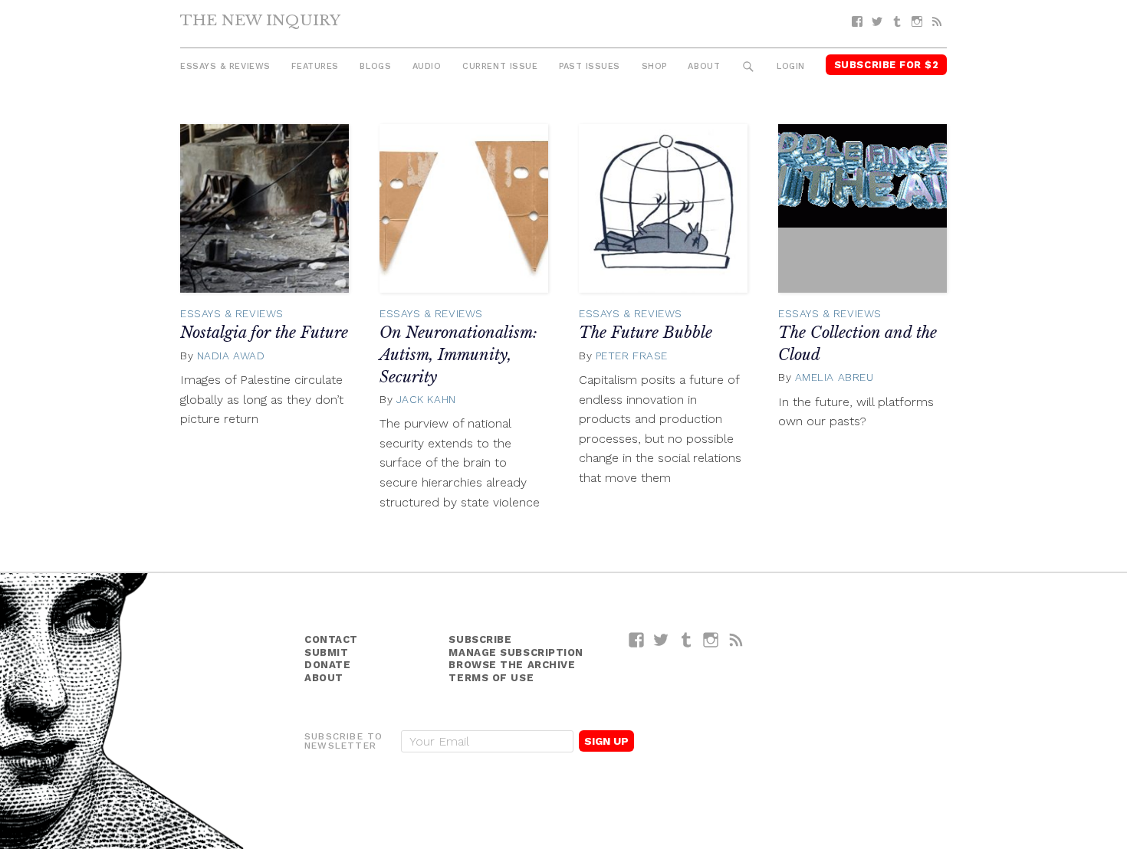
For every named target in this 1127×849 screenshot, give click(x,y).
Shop (654, 66)
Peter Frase (632, 355)
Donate (327, 664)
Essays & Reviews (225, 66)
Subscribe (480, 639)
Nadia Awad (231, 355)
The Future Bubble (645, 332)
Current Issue (499, 66)
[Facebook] (857, 22)
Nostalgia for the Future (264, 332)
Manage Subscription (516, 652)
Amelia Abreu (834, 377)
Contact (331, 639)
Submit (326, 652)
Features (314, 66)
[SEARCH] (748, 67)
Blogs (375, 66)
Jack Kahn (426, 399)
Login (791, 66)
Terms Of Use (491, 677)
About (704, 66)
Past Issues (589, 66)
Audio (427, 66)
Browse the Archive (512, 664)
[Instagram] (917, 22)
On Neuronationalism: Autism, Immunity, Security (458, 354)
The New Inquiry (260, 20)
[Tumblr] (897, 22)
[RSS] (937, 22)
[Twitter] (877, 22)
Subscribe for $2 (886, 64)
